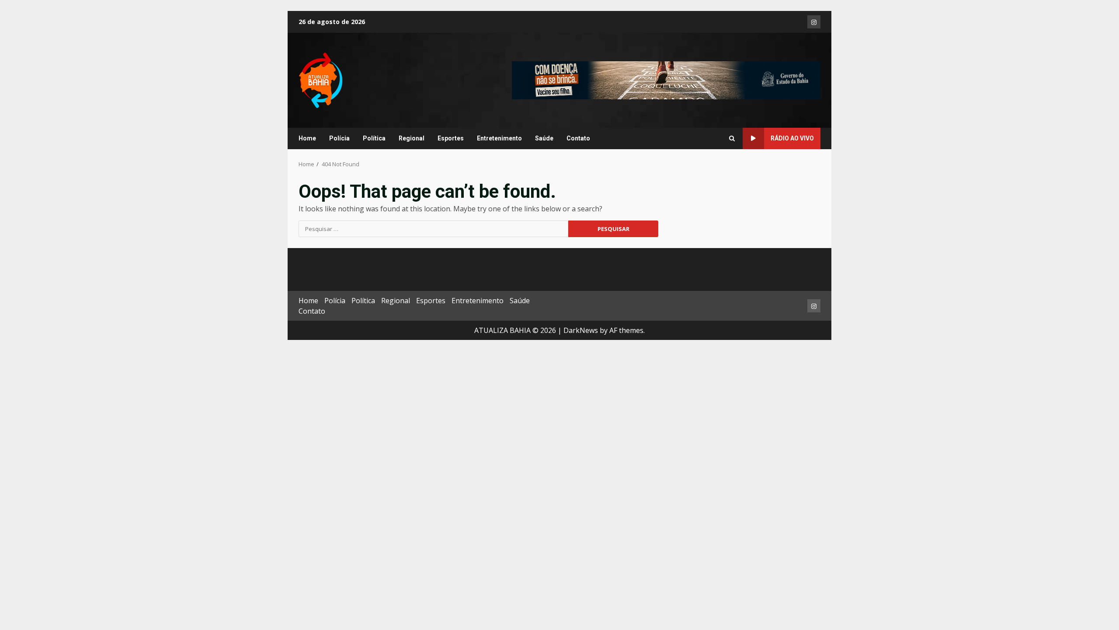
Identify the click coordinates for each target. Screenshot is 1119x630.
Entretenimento (499, 138)
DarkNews (580, 330)
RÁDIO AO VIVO (792, 138)
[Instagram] (813, 21)
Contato (578, 138)
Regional (411, 138)
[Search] (732, 138)
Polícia (339, 138)
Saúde (544, 138)
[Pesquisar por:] (433, 228)
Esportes (451, 138)
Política (374, 138)
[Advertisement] (666, 79)
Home (307, 138)
